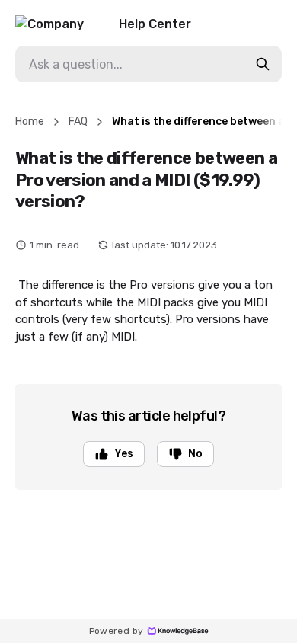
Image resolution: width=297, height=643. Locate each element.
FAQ (78, 121)
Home (29, 121)
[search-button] (262, 64)
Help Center (155, 24)
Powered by (116, 630)
